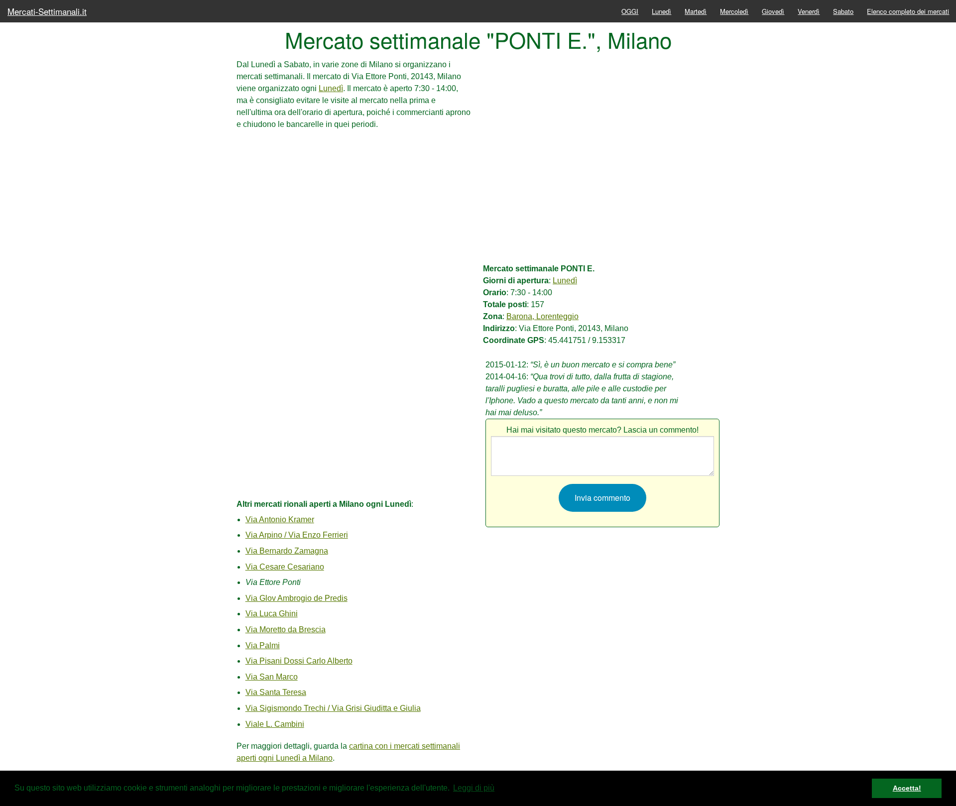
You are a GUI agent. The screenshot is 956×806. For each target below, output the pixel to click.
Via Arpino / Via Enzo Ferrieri (296, 535)
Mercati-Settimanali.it (47, 11)
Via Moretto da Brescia (285, 629)
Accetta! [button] (907, 788)
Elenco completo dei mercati (908, 11)
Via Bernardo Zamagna (286, 551)
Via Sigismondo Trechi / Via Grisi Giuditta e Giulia (333, 708)
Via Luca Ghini (271, 613)
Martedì (696, 11)
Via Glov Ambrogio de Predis (296, 598)
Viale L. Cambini (274, 724)
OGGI (629, 11)
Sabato (843, 11)
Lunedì (661, 11)
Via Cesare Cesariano (284, 567)
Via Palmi (262, 645)
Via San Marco (271, 677)
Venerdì (809, 11)
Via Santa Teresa (275, 692)
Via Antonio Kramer (279, 519)
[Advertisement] (354, 200)
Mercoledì (734, 11)
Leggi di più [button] (473, 788)
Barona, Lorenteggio (542, 316)
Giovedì (773, 11)
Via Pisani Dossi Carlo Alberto (299, 661)
